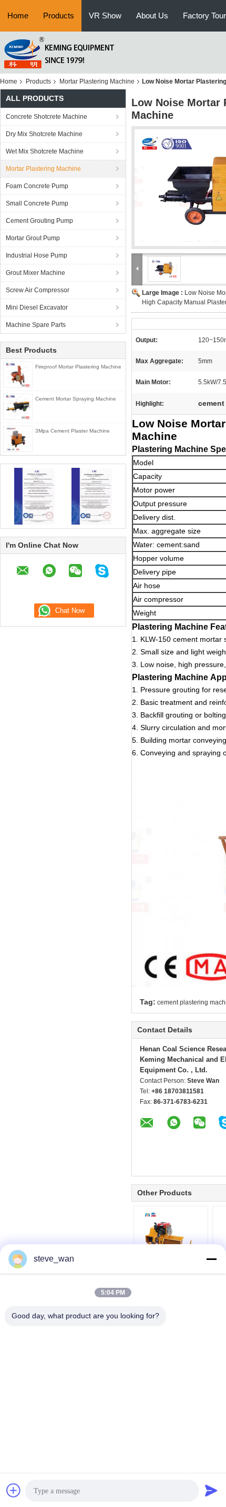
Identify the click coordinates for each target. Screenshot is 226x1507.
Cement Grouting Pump (39, 220)
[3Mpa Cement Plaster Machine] (17, 438)
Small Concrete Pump (37, 203)
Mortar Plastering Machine (97, 81)
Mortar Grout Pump (33, 238)
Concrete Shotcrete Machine (46, 116)
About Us (152, 15)
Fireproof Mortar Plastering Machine (78, 367)
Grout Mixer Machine (35, 272)
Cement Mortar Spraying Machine (75, 399)
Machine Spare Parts (36, 325)
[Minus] (211, 1259)
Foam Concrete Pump (37, 186)
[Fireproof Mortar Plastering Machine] (17, 374)
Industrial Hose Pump (36, 255)
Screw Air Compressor (37, 290)
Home (17, 15)
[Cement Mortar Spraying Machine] (17, 406)
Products (58, 15)
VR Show (105, 15)
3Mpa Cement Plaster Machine (72, 431)
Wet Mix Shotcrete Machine (45, 151)
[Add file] (13, 1490)
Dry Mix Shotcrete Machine (44, 134)
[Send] (211, 1490)
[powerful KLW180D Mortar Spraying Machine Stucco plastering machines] (171, 1238)
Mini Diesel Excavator (37, 307)
